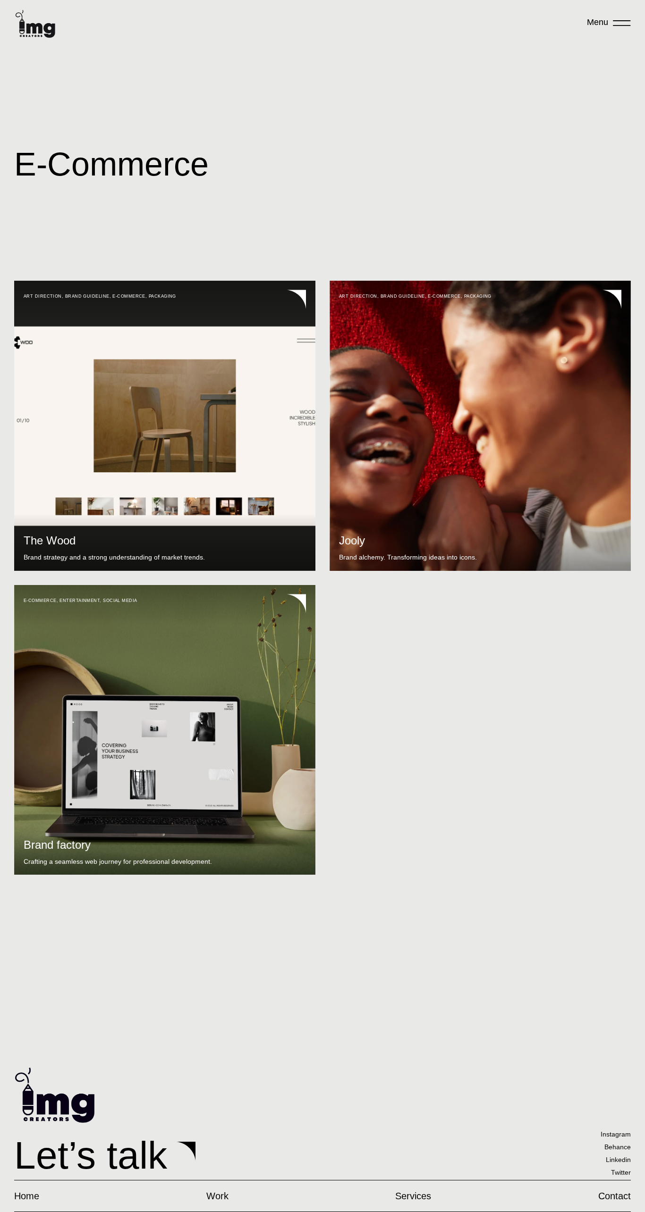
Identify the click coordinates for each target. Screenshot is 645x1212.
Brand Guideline (87, 296)
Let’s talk (90, 1155)
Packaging (162, 296)
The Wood (50, 540)
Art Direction (43, 296)
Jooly (352, 540)
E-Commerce (128, 296)
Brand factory (57, 844)
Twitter (621, 1172)
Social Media (120, 600)
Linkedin (618, 1159)
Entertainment (79, 600)
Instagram (616, 1134)
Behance (617, 1147)
